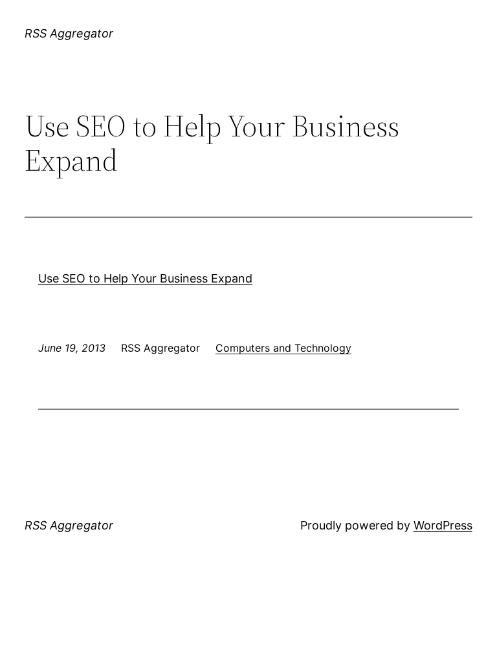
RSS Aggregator (69, 33)
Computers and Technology (283, 347)
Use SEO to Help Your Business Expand (145, 278)
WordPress (443, 525)
